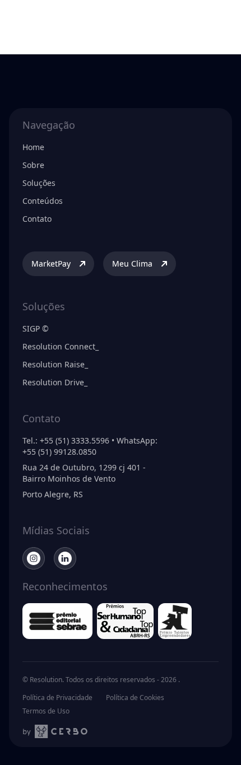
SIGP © (35, 328)
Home (33, 147)
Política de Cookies (135, 697)
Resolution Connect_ (60, 346)
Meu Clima (132, 263)
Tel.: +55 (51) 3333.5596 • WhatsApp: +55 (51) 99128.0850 (89, 446)
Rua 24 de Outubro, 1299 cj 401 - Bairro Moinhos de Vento (84, 473)
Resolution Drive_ (54, 382)
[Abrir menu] (221, 18)
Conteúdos (42, 200)
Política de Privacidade (57, 697)
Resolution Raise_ (55, 364)
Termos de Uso (45, 711)
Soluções (38, 183)
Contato (37, 218)
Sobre (33, 165)
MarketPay (51, 263)
